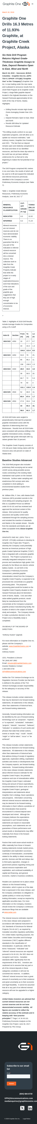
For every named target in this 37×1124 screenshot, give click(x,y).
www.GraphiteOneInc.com (19, 646)
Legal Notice (26, 1118)
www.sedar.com (10, 912)
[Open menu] (32, 3)
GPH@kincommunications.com (14, 672)
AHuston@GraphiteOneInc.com (19, 663)
